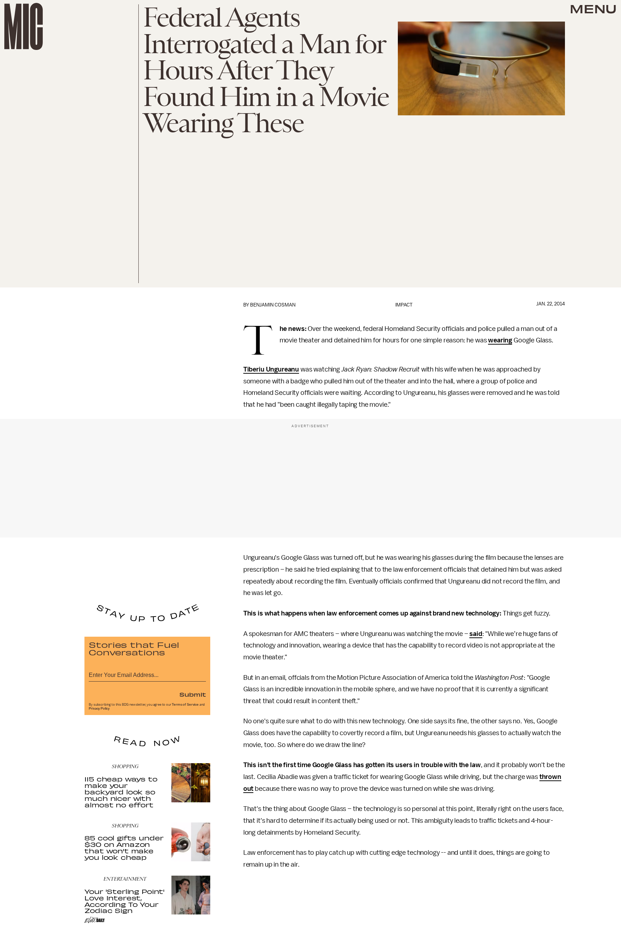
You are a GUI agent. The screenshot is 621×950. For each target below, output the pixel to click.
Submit (192, 694)
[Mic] (23, 26)
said (475, 633)
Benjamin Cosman (272, 305)
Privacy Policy (99, 708)
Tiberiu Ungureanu (271, 369)
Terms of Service (185, 704)
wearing (500, 340)
